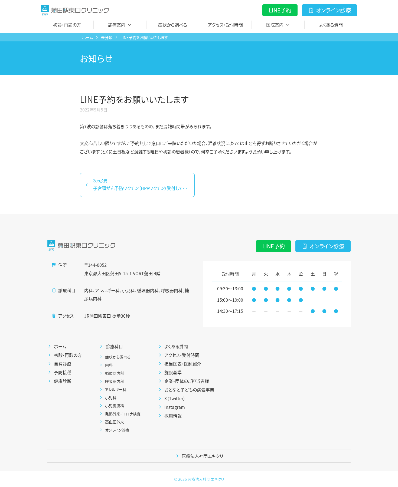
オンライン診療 (333, 10)
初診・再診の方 (67, 24)
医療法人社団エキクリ (206, 479)
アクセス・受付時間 (225, 24)
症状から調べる (172, 24)
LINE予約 (280, 10)
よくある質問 (331, 24)
